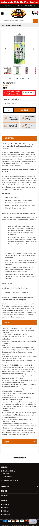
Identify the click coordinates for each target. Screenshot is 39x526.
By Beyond (5, 85)
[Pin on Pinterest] (20, 78)
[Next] (33, 48)
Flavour (11, 99)
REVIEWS (6, 442)
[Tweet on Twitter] (17, 78)
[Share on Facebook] (14, 78)
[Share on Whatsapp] (26, 78)
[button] (36, 13)
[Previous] (5, 48)
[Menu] (2, 14)
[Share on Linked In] (23, 78)
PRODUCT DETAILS (9, 138)
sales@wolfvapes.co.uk (11, 480)
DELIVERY (6, 322)
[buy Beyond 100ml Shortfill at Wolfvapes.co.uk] (7, 70)
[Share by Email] (29, 78)
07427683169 (8, 477)
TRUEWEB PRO (33, 525)
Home (2, 25)
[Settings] (33, 13)
